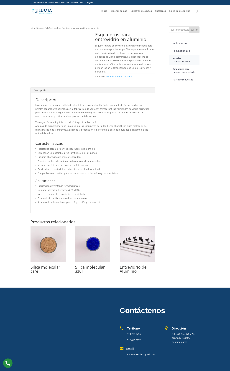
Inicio (104, 11)
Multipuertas (180, 43)
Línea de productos (179, 11)
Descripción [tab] (40, 90)
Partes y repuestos (183, 79)
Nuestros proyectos (141, 11)
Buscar (194, 29)
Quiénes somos (119, 11)
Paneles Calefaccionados (48, 28)
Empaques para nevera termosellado (184, 70)
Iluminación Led (181, 50)
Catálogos (160, 11)
